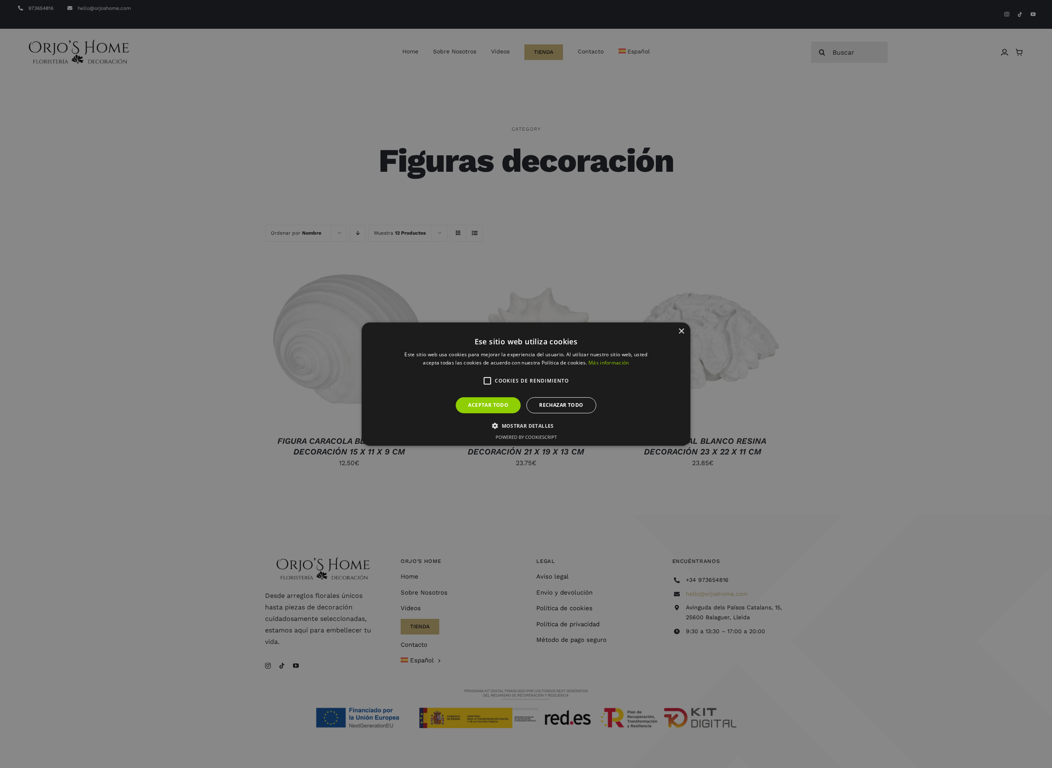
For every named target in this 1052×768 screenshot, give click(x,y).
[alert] (526, 384)
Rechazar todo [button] (561, 404)
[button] (487, 381)
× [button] (681, 331)
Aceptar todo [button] (488, 404)
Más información (608, 362)
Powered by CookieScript (526, 437)
